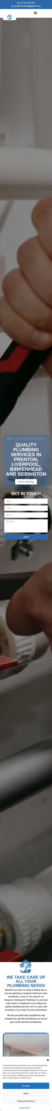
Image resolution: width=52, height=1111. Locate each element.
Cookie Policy (24, 1107)
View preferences (26, 1101)
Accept (26, 1085)
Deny (26, 1093)
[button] (47, 1060)
